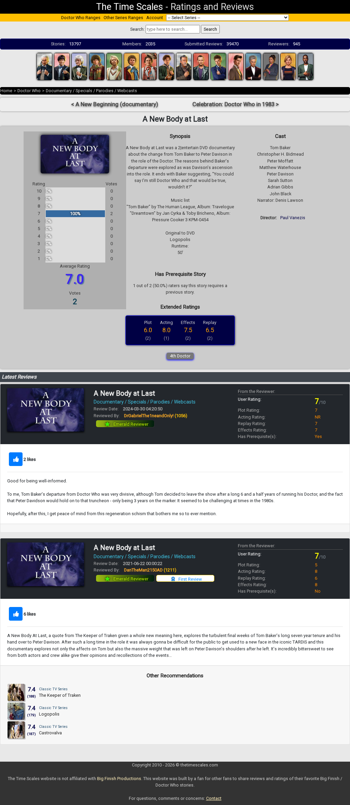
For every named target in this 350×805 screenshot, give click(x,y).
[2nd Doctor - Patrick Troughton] (62, 66)
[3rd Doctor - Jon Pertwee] (79, 66)
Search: (137, 29)
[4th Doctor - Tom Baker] (97, 66)
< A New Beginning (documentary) (114, 104)
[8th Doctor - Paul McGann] (166, 66)
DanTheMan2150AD (150, 570)
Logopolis (49, 714)
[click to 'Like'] (16, 459)
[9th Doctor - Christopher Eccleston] (201, 66)
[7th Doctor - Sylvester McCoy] (149, 66)
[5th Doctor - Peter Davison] (114, 66)
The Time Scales (129, 6)
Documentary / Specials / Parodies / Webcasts (91, 90)
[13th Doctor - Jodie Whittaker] (288, 66)
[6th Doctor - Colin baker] (131, 66)
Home (6, 90)
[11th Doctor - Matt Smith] (236, 66)
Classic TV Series (53, 689)
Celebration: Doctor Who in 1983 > (235, 104)
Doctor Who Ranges (80, 17)
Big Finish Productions (119, 778)
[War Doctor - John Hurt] (184, 66)
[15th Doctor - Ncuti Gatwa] (305, 66)
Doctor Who (29, 90)
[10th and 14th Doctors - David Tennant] (218, 66)
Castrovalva (50, 732)
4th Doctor (180, 355)
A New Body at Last (124, 393)
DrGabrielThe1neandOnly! (155, 415)
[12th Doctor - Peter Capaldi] (253, 66)
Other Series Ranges (123, 17)
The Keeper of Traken (60, 695)
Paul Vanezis (292, 217)
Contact (213, 798)
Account (154, 17)
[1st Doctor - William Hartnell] (44, 66)
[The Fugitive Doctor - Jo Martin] (271, 66)
